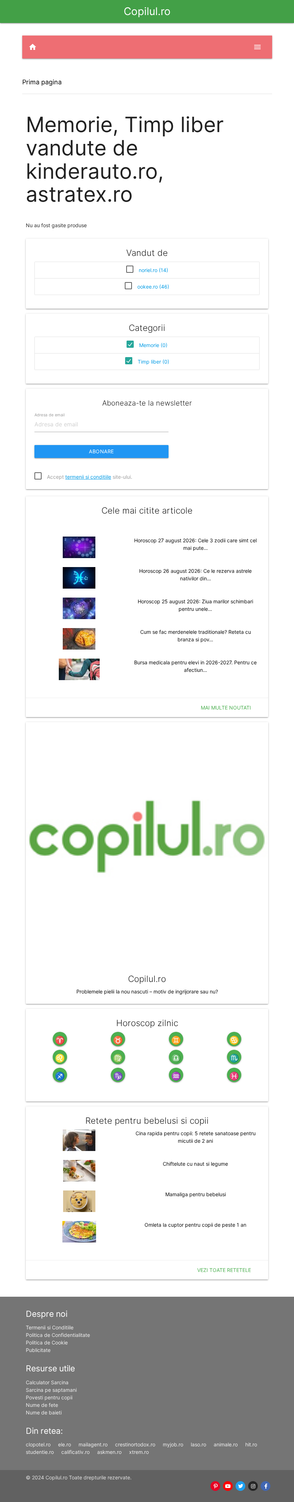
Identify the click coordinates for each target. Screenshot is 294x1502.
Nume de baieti (44, 1412)
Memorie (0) (153, 345)
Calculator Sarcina (47, 1382)
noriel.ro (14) (153, 270)
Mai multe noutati (226, 708)
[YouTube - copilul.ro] (228, 1486)
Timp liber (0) (153, 362)
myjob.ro (173, 1444)
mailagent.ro (93, 1444)
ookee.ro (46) (153, 287)
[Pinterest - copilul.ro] (215, 1486)
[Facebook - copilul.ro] (266, 1486)
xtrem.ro (139, 1452)
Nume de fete (42, 1405)
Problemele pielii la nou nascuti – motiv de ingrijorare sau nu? (147, 991)
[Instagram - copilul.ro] (253, 1486)
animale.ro (226, 1444)
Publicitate (38, 1350)
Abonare (101, 451)
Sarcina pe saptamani (51, 1390)
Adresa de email (49, 414)
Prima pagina (42, 82)
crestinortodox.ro (135, 1444)
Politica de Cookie (47, 1342)
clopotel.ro (38, 1444)
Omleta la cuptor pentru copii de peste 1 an (195, 1225)
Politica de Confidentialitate (58, 1335)
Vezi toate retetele (224, 1270)
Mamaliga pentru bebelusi (195, 1194)
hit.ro (251, 1444)
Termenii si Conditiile (50, 1327)
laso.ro (198, 1444)
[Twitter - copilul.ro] (240, 1486)
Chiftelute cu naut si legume (195, 1164)
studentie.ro (40, 1452)
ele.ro (64, 1444)
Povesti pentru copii (49, 1397)
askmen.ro (109, 1452)
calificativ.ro (75, 1452)
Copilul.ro (147, 11)
